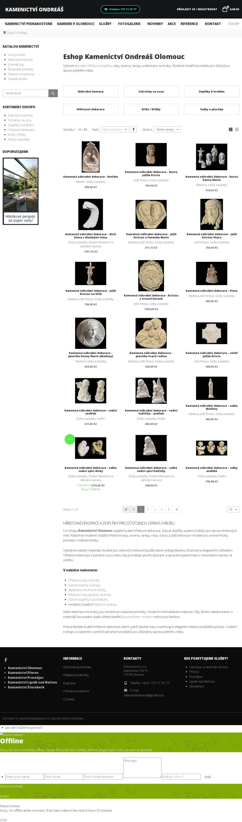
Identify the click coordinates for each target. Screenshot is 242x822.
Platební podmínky (76, 675)
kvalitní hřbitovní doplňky (95, 65)
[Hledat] (53, 93)
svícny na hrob (101, 595)
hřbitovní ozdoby (105, 604)
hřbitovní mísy (78, 595)
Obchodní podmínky (77, 667)
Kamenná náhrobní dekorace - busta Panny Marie (211, 178)
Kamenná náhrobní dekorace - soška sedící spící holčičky (151, 469)
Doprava (69, 683)
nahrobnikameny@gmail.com (144, 695)
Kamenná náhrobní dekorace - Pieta (211, 290)
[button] (230, 9)
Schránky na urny (19, 120)
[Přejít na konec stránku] (176, 509)
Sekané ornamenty (21, 74)
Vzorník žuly (16, 64)
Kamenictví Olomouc (95, 530)
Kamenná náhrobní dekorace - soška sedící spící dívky (91, 469)
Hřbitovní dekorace (21, 130)
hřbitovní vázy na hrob (83, 580)
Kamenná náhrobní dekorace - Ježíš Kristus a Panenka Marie (151, 235)
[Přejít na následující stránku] (169, 509)
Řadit (95, 129)
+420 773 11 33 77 (155, 683)
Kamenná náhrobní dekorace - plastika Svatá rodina (151, 354)
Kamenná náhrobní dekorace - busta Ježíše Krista (151, 173)
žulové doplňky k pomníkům (88, 599)
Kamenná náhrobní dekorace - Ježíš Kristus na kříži (91, 292)
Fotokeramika (17, 79)
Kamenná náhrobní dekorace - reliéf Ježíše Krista (212, 354)
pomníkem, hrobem (139, 616)
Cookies (68, 699)
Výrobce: (147, 129)
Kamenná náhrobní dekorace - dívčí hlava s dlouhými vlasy (90, 235)
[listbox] (114, 129)
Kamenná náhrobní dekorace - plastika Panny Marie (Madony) (90, 354)
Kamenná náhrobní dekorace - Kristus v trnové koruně (151, 297)
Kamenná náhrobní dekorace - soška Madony (212, 407)
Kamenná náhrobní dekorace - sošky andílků (212, 469)
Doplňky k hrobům (21, 125)
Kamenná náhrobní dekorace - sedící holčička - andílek (151, 412)
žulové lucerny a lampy (84, 585)
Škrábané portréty (20, 69)
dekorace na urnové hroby (86, 590)
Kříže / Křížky (17, 134)
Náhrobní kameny (20, 59)
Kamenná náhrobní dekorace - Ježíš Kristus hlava (212, 235)
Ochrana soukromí (76, 691)
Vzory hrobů (16, 55)
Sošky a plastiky (18, 139)
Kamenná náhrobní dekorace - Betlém (90, 176)
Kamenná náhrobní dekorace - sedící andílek (90, 412)
